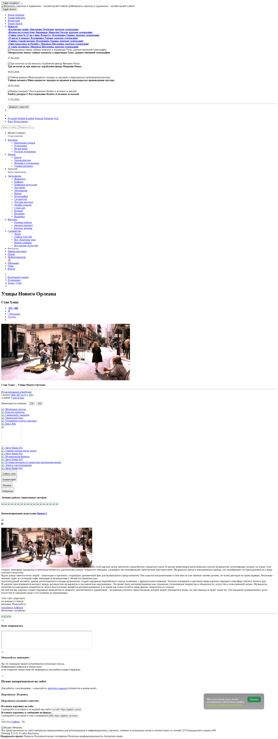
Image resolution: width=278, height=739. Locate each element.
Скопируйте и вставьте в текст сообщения (24, 715)
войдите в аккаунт (58, 688)
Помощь (6, 733)
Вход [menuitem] (10, 121)
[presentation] (142, 319)
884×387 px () (22, 394)
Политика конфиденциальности (86, 736)
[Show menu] (22, 3)
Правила (29, 736)
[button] (16, 15)
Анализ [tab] (12, 316)
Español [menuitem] (30, 118)
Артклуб (17, 170)
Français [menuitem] (39, 118)
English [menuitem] (21, 118)
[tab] (13, 308)
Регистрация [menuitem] (21, 121)
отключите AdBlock (12, 607)
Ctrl (31, 403)
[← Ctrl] (8, 423)
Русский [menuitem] (12, 118)
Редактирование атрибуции (16, 392)
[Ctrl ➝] (12, 447)
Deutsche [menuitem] (48, 118)
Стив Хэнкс (17, 397)
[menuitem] (56, 118)
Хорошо (254, 699)
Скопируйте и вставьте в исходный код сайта (26, 709)
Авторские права (113, 736)
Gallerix (15, 721)
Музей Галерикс (17, 134)
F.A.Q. (15, 733)
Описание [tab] (14, 314)
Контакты (33, 733)
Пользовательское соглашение (51, 736)
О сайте (23, 733)
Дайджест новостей (18, 107)
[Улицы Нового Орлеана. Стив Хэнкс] (65, 379)
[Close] (33, 127)
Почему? (42, 513)
